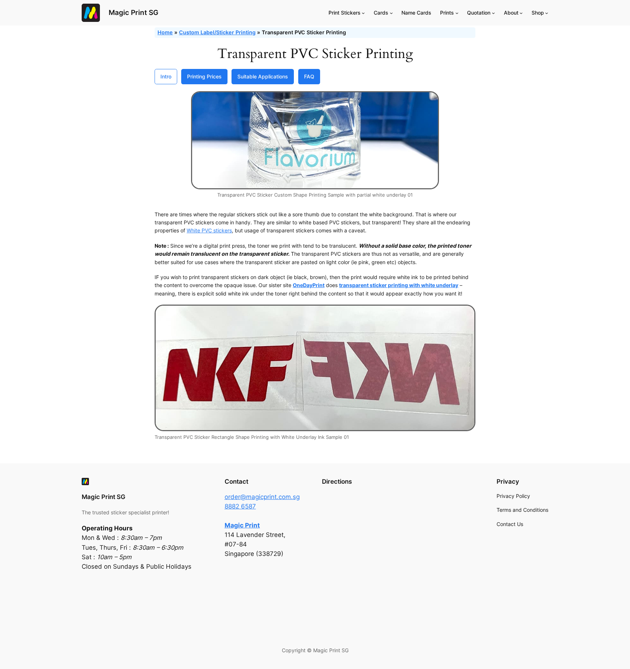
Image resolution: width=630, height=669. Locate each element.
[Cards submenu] (391, 13)
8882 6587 (240, 506)
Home (165, 32)
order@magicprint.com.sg (262, 496)
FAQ (309, 76)
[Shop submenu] (546, 13)
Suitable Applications (262, 76)
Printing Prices (204, 76)
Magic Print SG (133, 12)
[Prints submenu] (457, 13)
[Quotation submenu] (493, 13)
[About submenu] (521, 13)
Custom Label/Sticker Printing (217, 32)
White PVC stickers (209, 230)
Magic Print (242, 525)
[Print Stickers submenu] (363, 13)
